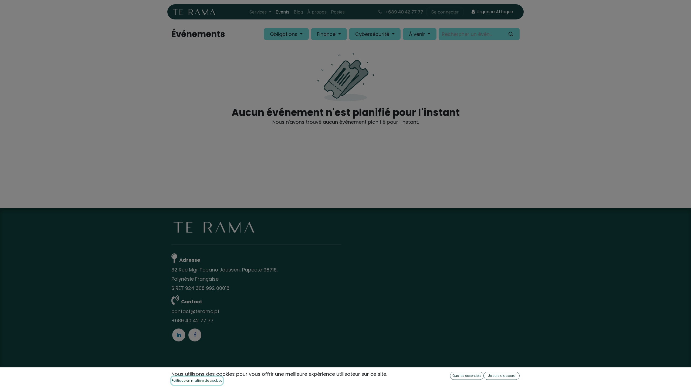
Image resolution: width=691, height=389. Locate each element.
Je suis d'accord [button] (502, 375)
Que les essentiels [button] (466, 375)
